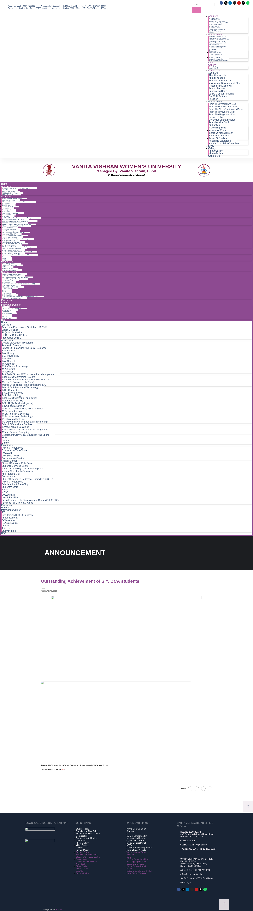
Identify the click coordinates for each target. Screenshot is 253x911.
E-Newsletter (6, 311)
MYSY (129, 845)
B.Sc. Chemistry (7, 227)
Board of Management (216, 54)
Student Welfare (7, 288)
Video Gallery (216, 153)
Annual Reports (214, 26)
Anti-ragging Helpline (136, 838)
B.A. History (6, 205)
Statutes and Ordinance (217, 21)
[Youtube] (239, 3)
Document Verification (13, 458)
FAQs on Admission (8, 191)
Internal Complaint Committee (219, 60)
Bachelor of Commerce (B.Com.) (13, 219)
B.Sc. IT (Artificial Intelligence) (12, 235)
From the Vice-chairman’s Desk (219, 40)
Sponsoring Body (214, 28)
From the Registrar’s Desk (217, 43)
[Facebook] (221, 3)
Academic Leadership (216, 59)
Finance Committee (215, 56)
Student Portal (82, 829)
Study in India (6, 318)
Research (6, 302)
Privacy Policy (82, 850)
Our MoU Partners (215, 31)
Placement (6, 300)
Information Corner (10, 305)
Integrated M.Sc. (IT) (9, 234)
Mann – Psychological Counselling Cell (15, 277)
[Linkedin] (230, 3)
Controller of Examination (217, 46)
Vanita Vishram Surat (136, 829)
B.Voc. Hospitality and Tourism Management (17, 252)
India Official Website (136, 850)
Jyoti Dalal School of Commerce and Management (18, 218)
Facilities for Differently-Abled (11, 298)
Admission (6, 186)
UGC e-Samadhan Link (137, 836)
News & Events (7, 313)
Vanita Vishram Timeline (217, 29)
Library (5, 443)
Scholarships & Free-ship (10, 287)
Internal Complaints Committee (12, 279)
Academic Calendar (8, 200)
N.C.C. (4, 292)
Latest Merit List (7, 190)
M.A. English (6, 211)
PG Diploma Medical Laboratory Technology (17, 247)
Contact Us (214, 70)
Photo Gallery (213, 67)
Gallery (212, 65)
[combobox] (203, 4)
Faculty (4, 258)
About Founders (214, 19)
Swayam (130, 831)
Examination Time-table (9, 265)
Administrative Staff (215, 48)
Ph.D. (3, 256)
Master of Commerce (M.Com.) (12, 223)
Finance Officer (214, 44)
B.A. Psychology (7, 206)
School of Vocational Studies (11, 248)
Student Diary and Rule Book (11, 274)
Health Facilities (7, 295)
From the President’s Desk (217, 36)
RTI (3, 307)
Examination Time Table (87, 831)
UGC (3, 320)
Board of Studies (214, 57)
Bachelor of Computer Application (13, 232)
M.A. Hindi (5, 216)
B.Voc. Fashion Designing (10, 250)
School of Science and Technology (13, 226)
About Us (213, 16)
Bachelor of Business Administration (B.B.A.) (17, 221)
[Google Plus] (197, 789)
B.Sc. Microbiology (8, 231)
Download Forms (7, 268)
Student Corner (9, 272)
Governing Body (214, 51)
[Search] (196, 10)
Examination (7, 261)
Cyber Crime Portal (135, 840)
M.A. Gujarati (6, 214)
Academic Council (215, 52)
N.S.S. (4, 290)
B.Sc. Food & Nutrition (9, 237)
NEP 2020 (80, 840)
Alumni (4, 315)
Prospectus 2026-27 (12, 337)
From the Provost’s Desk (217, 41)
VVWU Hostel (6, 293)
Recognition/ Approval (216, 24)
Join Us (4, 316)
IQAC (211, 62)
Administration (215, 34)
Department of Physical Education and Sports (17, 255)
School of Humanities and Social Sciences (16, 202)
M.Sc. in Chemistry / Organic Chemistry (15, 239)
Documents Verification (86, 838)
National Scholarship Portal (139, 847)
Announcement (7, 310)
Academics (7, 196)
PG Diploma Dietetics (9, 245)
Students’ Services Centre (10, 276)
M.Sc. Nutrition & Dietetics (10, 242)
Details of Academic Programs (12, 198)
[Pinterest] (210, 789)
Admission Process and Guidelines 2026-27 (16, 188)
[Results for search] (204, 6)
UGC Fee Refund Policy (10, 193)
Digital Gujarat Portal (136, 843)
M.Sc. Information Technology (12, 243)
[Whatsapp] (247, 3)
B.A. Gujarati (6, 210)
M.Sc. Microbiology (8, 240)
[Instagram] (234, 3)
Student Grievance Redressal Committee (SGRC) (18, 284)
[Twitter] (203, 789)
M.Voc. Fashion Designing (11, 253)
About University (214, 18)
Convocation (6, 282)
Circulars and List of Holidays (11, 308)
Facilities (213, 99)
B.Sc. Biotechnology (9, 229)
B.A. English (6, 203)
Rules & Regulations (8, 264)
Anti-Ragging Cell (7, 280)
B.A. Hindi (5, 208)
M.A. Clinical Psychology (10, 213)
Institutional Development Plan (219, 23)
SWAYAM (5, 267)
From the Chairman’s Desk (217, 38)
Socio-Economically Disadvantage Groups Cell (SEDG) (20, 296)
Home (4, 184)
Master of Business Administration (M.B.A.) (16, 224)
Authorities (212, 49)
